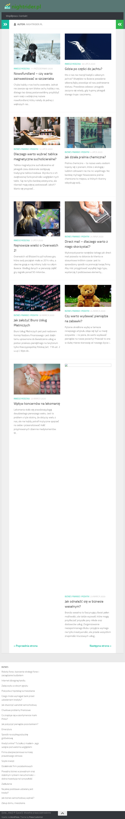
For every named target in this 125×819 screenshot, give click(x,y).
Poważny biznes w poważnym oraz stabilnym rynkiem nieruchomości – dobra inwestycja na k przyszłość (19, 775)
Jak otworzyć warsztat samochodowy (19, 705)
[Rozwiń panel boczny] (5, 24)
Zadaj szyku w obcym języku (15, 685)
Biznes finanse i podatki (26, 149)
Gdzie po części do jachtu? (83, 69)
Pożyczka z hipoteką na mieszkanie (18, 691)
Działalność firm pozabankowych (17, 766)
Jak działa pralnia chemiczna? (85, 157)
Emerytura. (7, 729)
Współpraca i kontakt (16, 15)
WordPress (14, 817)
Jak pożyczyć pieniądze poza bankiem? (20, 724)
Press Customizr (36, 817)
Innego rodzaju (22, 68)
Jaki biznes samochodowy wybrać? (18, 798)
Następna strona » (100, 646)
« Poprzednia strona (26, 646)
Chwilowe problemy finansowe (16, 710)
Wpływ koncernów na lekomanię (37, 404)
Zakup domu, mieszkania (13, 803)
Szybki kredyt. (8, 761)
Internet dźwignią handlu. (14, 680)
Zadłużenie (7, 784)
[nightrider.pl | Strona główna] (22, 6)
